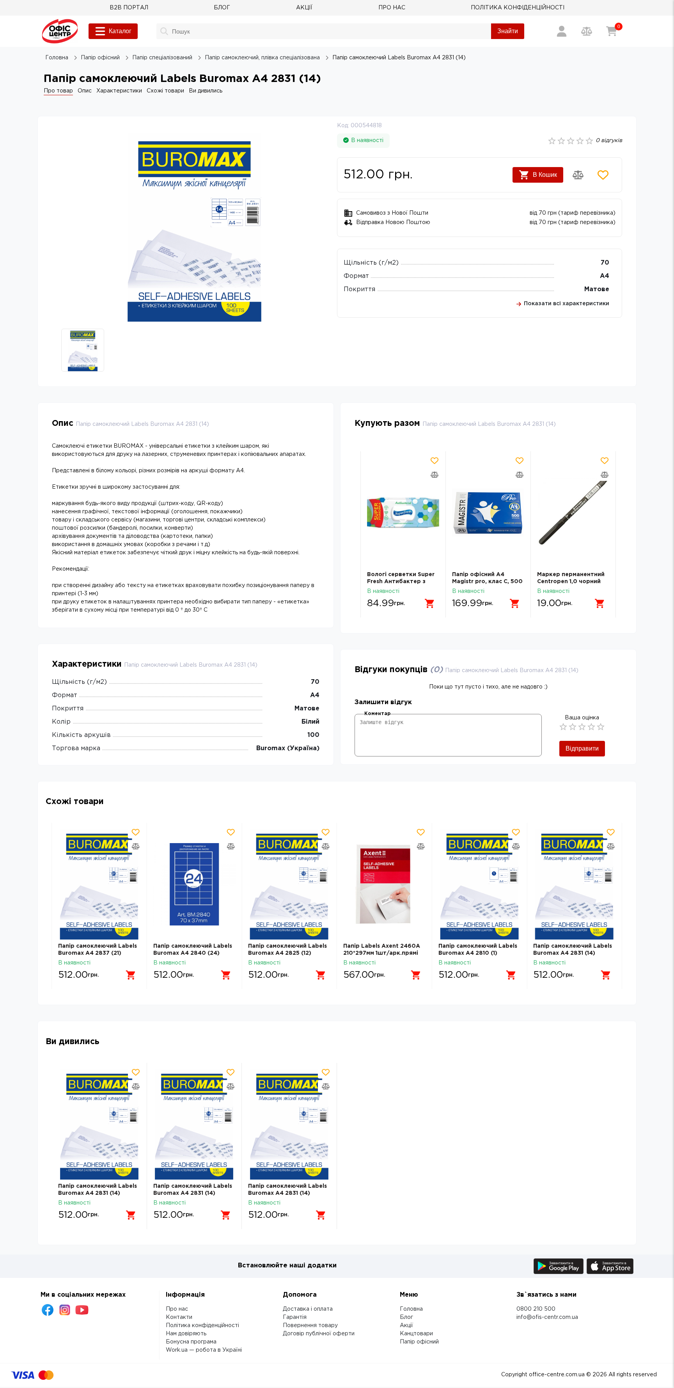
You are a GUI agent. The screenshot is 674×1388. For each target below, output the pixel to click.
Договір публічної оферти (319, 1333)
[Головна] (59, 31)
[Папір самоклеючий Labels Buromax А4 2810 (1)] (479, 884)
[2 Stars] (572, 726)
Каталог (120, 31)
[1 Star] (563, 726)
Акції (406, 1325)
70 (605, 263)
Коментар (377, 714)
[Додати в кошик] (429, 603)
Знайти (507, 31)
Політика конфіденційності (202, 1325)
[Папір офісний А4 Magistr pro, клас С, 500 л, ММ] (488, 512)
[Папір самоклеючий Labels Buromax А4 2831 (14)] (574, 884)
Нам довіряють (186, 1333)
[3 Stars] (582, 726)
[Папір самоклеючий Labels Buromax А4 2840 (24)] (194, 884)
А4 (604, 276)
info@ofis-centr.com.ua (547, 1317)
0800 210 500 (535, 1309)
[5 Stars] (600, 726)
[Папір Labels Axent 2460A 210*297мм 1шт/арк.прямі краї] (384, 884)
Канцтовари (416, 1333)
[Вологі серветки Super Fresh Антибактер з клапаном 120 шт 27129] (403, 512)
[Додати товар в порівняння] (578, 175)
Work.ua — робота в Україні (204, 1350)
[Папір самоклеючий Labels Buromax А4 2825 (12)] (289, 884)
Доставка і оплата (308, 1309)
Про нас (177, 1309)
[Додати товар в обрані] (603, 175)
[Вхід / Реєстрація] (561, 31)
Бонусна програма (191, 1342)
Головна (411, 1309)
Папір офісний (419, 1342)
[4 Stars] (591, 726)
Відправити (582, 748)
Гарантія (295, 1317)
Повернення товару (310, 1325)
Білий (310, 722)
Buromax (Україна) (287, 748)
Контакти (179, 1317)
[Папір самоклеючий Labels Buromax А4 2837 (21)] (99, 884)
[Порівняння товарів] (586, 31)
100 (313, 735)
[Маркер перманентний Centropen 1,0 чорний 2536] (573, 512)
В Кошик (545, 174)
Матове (596, 289)
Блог (406, 1317)
